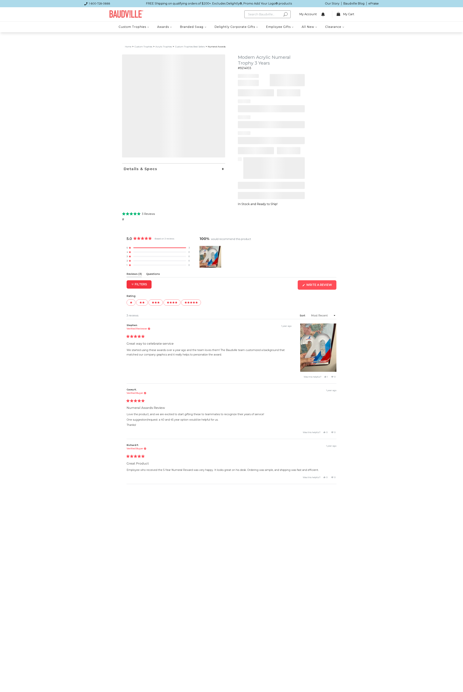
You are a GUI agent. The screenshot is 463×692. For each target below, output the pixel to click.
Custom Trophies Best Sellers (190, 46)
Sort (303, 315)
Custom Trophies (143, 46)
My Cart (348, 14)
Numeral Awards (217, 46)
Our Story (332, 3)
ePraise (373, 3)
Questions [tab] (153, 274)
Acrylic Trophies (163, 46)
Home (128, 46)
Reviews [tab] (134, 274)
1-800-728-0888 (99, 3)
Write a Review (320, 286)
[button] (138, 214)
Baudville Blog (354, 3)
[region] (210, 257)
